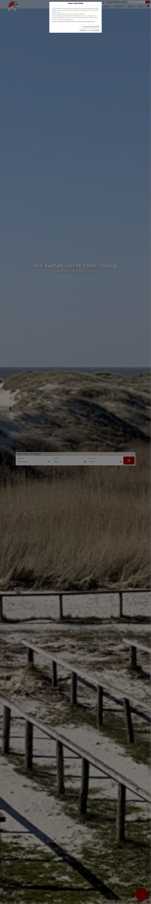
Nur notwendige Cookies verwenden (90, 26)
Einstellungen (83, 30)
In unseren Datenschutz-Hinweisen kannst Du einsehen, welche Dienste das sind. (73, 21)
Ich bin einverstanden (94, 30)
